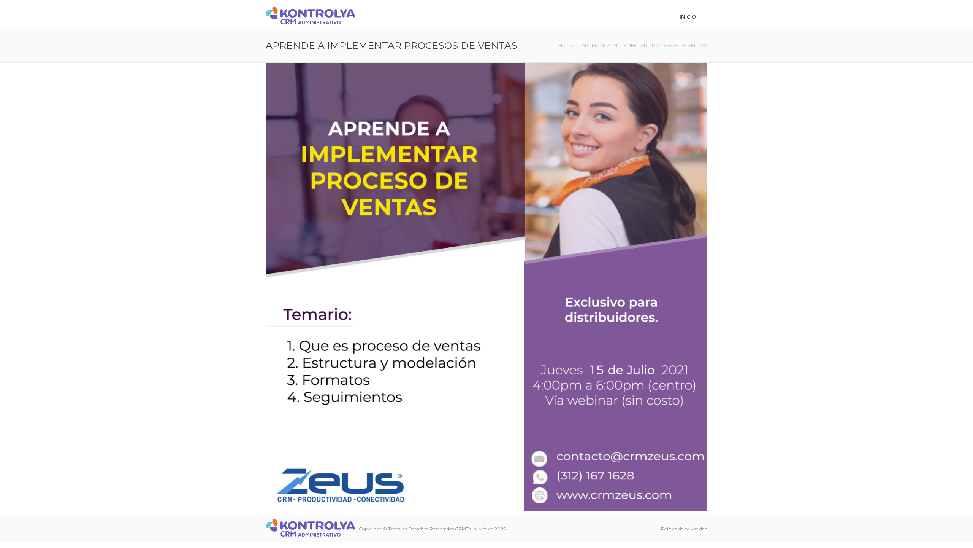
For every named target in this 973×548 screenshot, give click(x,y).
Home (566, 45)
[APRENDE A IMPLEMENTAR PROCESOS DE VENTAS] (486, 287)
